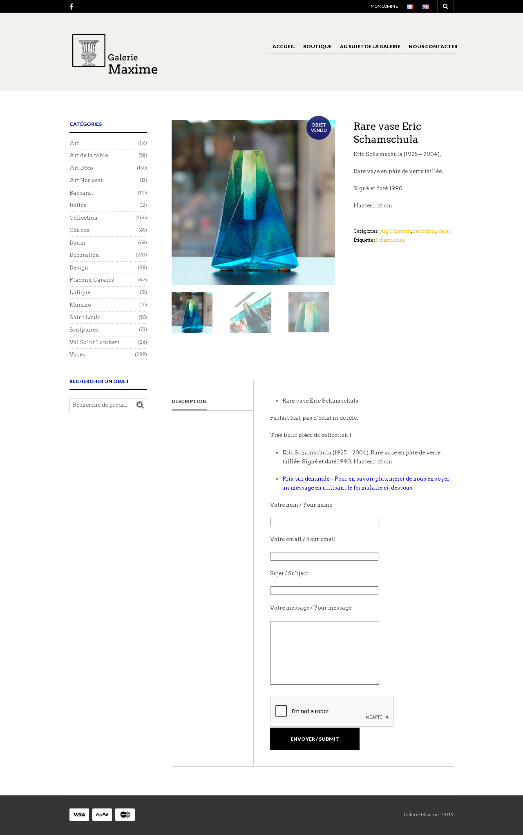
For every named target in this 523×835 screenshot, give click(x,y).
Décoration (424, 231)
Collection (400, 231)
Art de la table (88, 155)
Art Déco (81, 168)
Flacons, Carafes (91, 280)
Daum (77, 243)
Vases (444, 231)
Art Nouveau (86, 180)
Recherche (140, 405)
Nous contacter (433, 46)
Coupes (79, 230)
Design (78, 268)
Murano (80, 305)
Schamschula (390, 240)
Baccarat (81, 193)
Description (189, 401)
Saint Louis (85, 317)
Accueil (284, 46)
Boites (77, 205)
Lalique (79, 292)
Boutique (317, 46)
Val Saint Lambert (94, 342)
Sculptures (83, 330)
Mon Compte (384, 6)
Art (383, 231)
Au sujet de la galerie (370, 46)
